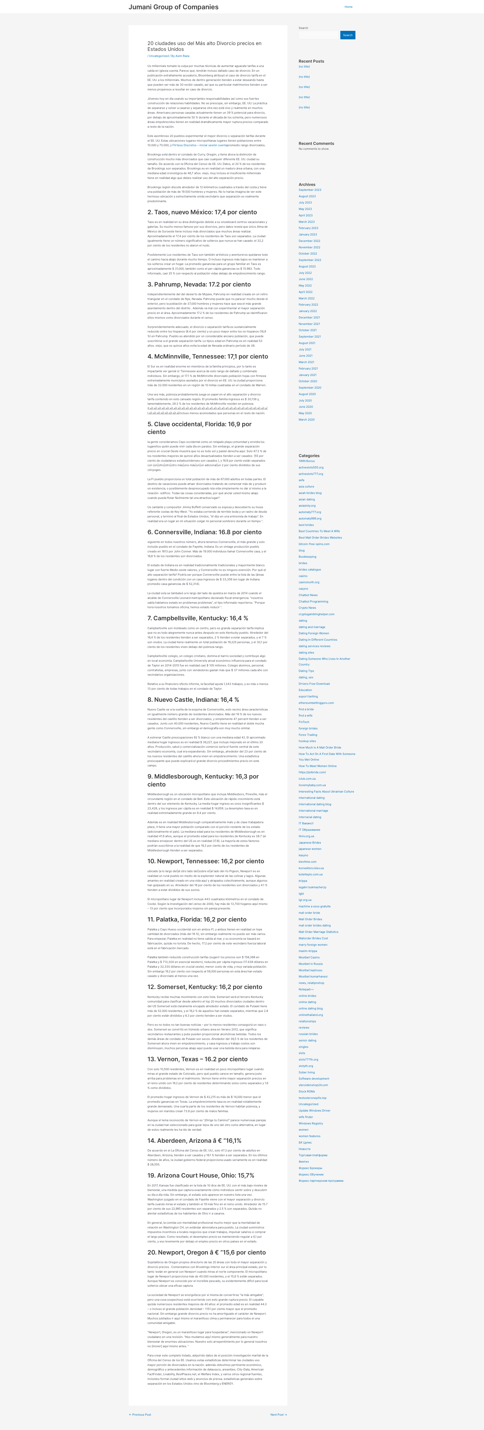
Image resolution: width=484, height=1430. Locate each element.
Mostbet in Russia (311, 964)
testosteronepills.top (313, 1098)
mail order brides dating (315, 925)
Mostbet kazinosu (310, 970)
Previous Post (140, 1414)
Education (305, 690)
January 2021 (307, 375)
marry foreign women (313, 944)
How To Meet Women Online (318, 766)
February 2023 (308, 228)
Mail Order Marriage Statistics (318, 932)
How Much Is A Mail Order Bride (320, 747)
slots (302, 1053)
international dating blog (315, 804)
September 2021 (310, 336)
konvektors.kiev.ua (311, 868)
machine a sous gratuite (315, 906)
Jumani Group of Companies (174, 7)
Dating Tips (306, 671)
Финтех (304, 1161)
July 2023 (305, 202)
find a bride (306, 709)
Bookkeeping (307, 556)
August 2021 (307, 343)
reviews (304, 1027)
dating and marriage (312, 627)
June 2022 (306, 279)
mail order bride (309, 913)
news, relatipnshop (311, 983)
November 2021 (309, 324)
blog (302, 550)
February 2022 (308, 304)
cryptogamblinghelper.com (316, 614)
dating (303, 620)
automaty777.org (310, 512)
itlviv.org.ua (306, 836)
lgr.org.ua (305, 900)
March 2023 (307, 222)
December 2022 (309, 241)
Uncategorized (159, 56)
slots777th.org (308, 1059)
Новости (304, 1149)
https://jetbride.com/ (312, 772)
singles (303, 1047)
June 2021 (306, 355)
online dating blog (311, 1008)
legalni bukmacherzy (312, 887)
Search (303, 28)
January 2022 (308, 311)
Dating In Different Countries (318, 639)
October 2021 (308, 330)
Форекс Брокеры (310, 1168)
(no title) (304, 66)
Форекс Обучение (311, 1174)
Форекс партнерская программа (321, 1180)
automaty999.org (310, 518)
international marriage (313, 810)
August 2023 (307, 196)
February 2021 (308, 368)
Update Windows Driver (314, 1110)
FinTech (304, 722)
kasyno (303, 855)
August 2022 (307, 266)
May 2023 (305, 209)
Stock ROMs (307, 1091)
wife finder (306, 1117)
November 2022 (309, 247)
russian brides (308, 1034)
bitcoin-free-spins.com (314, 544)
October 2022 (308, 253)
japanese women (310, 849)
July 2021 (305, 349)
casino (303, 576)
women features (309, 1136)
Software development (314, 1078)
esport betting (308, 696)
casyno (303, 588)
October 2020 (308, 381)
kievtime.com (307, 861)
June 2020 (306, 406)
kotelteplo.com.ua (311, 874)
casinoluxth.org (309, 582)
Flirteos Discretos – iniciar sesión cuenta (199, 145)
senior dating (307, 1040)
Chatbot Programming (313, 601)
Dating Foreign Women (314, 633)
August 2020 (307, 394)
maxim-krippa (308, 951)
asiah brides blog (310, 493)
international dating (312, 798)
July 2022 (305, 273)
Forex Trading (308, 735)
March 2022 (307, 298)
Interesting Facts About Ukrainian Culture (326, 791)
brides (303, 563)
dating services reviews (314, 646)
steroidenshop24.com (313, 1085)
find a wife (306, 715)
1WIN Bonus (307, 461)
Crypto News (307, 607)
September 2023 (310, 190)
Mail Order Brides (310, 919)
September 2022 (310, 260)
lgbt (301, 893)
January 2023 (308, 234)
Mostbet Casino (309, 957)
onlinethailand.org (311, 1015)
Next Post (279, 1414)
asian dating (307, 499)
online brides (307, 996)
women (304, 1129)
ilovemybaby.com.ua (312, 785)
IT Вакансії (306, 823)
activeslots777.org (311, 474)
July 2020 (305, 400)
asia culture (306, 486)
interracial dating (310, 817)
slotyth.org (306, 1066)
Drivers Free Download (314, 683)
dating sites (306, 652)
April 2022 (306, 292)
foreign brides (308, 728)
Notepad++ (306, 989)
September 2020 (310, 387)
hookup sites (307, 741)
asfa (301, 480)
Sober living (307, 1072)
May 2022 (305, 285)
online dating (307, 1002)
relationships (307, 1021)
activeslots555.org (311, 467)
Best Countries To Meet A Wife (319, 531)
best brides (306, 525)
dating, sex (306, 677)
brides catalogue (310, 569)
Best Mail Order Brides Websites (320, 537)
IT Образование (309, 829)
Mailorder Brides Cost (313, 938)
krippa (303, 881)
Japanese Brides (310, 842)
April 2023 (306, 215)
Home (349, 7)
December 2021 (309, 317)
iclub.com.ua (307, 778)
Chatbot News (308, 595)
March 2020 (307, 419)
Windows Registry (311, 1123)
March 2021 (306, 362)
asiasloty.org (307, 505)
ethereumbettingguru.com (316, 703)
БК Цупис (305, 1142)
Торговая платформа (313, 1155)
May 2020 (305, 413)
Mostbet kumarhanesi (313, 976)
